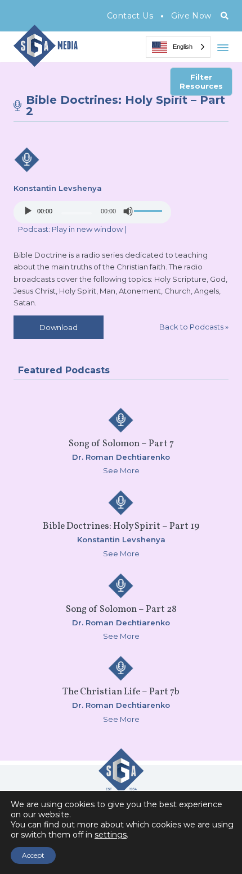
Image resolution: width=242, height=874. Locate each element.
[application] (92, 212)
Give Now (191, 16)
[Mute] (128, 211)
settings (111, 835)
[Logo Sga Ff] (121, 789)
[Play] (28, 211)
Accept (33, 855)
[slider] (149, 211)
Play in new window (87, 229)
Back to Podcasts (193, 326)
